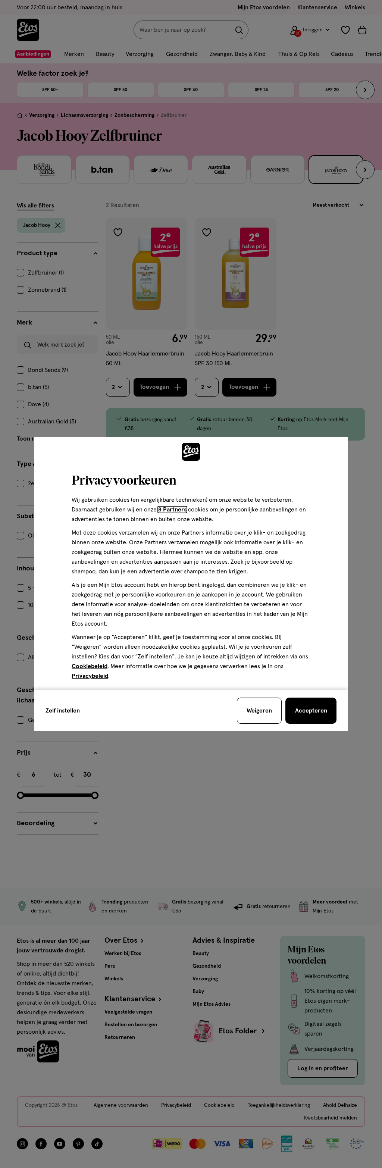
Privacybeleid (90, 676)
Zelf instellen (63, 711)
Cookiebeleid (89, 666)
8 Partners (172, 510)
